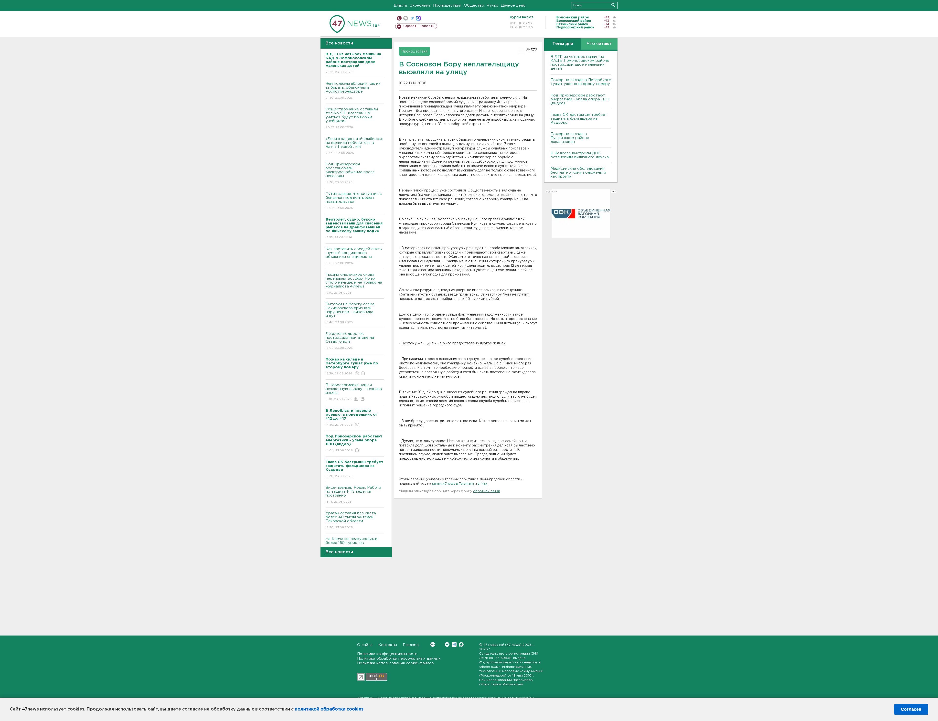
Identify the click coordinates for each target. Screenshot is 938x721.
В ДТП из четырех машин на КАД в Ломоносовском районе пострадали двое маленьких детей (580, 62)
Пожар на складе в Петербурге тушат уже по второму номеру (581, 81)
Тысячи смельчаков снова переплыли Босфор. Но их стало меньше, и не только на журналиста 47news (354, 283)
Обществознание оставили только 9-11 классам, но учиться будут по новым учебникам (352, 118)
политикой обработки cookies (329, 709)
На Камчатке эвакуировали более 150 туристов (351, 544)
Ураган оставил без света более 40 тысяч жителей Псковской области (351, 520)
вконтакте (405, 18)
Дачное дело (513, 5)
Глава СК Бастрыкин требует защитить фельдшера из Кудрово (579, 118)
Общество (474, 5)
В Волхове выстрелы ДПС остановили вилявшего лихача (580, 155)
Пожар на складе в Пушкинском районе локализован (570, 137)
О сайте (365, 645)
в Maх (482, 483)
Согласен (911, 709)
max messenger (418, 18)
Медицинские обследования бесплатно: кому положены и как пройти (578, 172)
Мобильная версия (399, 18)
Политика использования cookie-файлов (395, 663)
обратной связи (486, 491)
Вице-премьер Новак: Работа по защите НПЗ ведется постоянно (353, 494)
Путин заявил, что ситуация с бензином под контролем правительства (354, 200)
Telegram (454, 644)
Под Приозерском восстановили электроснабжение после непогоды (350, 173)
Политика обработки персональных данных (399, 658)
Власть (400, 5)
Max (461, 644)
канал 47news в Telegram (453, 483)
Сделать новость (418, 26)
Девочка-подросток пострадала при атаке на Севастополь (350, 340)
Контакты (387, 645)
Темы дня (562, 44)
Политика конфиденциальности (387, 654)
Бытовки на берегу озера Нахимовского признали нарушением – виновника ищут (350, 313)
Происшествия (447, 5)
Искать (613, 5)
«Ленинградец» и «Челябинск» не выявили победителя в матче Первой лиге (354, 145)
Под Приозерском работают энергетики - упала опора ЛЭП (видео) (580, 99)
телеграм (412, 18)
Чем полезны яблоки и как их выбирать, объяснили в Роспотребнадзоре (353, 90)
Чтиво (492, 5)
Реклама (411, 645)
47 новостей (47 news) (502, 645)
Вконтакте (447, 644)
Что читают (599, 44)
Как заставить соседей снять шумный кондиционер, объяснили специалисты (354, 256)
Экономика (420, 5)
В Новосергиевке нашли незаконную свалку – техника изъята (354, 392)
